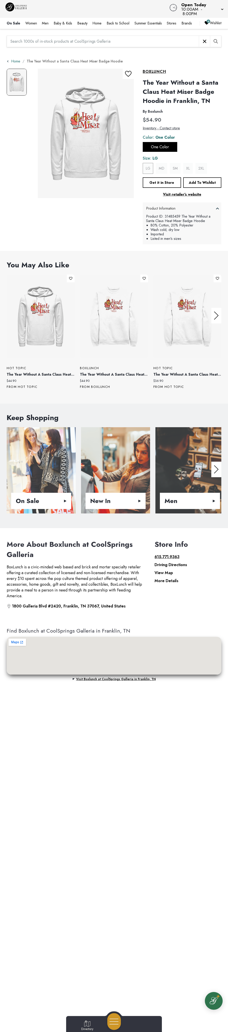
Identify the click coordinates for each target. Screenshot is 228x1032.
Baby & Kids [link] (63, 23)
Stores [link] (171, 23)
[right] (216, 315)
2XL (201, 168)
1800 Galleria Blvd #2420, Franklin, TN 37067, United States (69, 606)
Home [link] (97, 23)
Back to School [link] (118, 23)
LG (148, 168)
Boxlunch (154, 71)
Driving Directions (171, 565)
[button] (201, 9)
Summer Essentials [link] (148, 23)
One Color (160, 147)
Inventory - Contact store (161, 128)
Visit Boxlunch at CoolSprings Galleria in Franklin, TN (116, 679)
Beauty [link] (82, 23)
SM (175, 168)
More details (166, 581)
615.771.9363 (167, 557)
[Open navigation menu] (114, 1021)
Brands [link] (186, 23)
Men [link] (45, 23)
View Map (164, 573)
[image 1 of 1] (17, 82)
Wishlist (215, 23)
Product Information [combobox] (160, 208)
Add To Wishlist (202, 182)
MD (161, 168)
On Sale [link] (13, 23)
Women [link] (31, 23)
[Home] (86, 9)
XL (188, 168)
